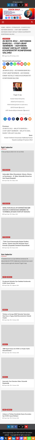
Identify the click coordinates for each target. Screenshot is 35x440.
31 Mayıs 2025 (14, 180)
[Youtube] (21, 64)
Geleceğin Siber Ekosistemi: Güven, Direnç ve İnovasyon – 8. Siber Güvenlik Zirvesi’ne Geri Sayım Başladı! (17, 176)
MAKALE (9, 277)
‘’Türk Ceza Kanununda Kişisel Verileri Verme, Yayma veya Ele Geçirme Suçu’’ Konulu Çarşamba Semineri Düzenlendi (16, 243)
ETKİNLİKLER (6, 38)
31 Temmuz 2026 (15, 320)
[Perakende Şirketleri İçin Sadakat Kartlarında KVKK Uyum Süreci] (17, 268)
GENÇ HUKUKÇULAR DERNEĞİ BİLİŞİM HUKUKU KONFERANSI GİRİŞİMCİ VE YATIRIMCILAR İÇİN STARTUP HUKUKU (16, 210)
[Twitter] (17, 119)
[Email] (25, 64)
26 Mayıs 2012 (15, 56)
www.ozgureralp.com (25, 114)
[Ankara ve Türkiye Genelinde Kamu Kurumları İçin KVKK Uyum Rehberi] (17, 401)
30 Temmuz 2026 (15, 418)
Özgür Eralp (7, 56)
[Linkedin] (11, 64)
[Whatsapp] (14, 64)
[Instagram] (18, 64)
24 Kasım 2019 (14, 247)
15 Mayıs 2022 (14, 214)
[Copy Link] (28, 64)
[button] (3, 22)
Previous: (16, 130)
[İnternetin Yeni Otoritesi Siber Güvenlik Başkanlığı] (17, 368)
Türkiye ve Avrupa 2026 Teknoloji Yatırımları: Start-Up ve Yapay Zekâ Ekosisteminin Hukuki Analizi (17, 316)
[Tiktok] (25, 119)
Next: (18, 138)
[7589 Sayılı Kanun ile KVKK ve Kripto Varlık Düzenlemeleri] (17, 335)
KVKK (4, 277)
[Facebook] (4, 64)
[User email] (30, 119)
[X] (7, 64)
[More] (4, 67)
